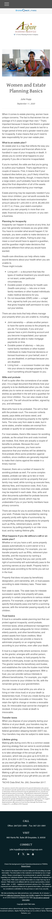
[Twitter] (23, 854)
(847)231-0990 (20, 825)
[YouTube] (33, 854)
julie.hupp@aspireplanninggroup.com (26, 849)
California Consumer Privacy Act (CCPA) (20, 895)
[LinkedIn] (28, 854)
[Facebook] (18, 854)
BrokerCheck (25, 866)
